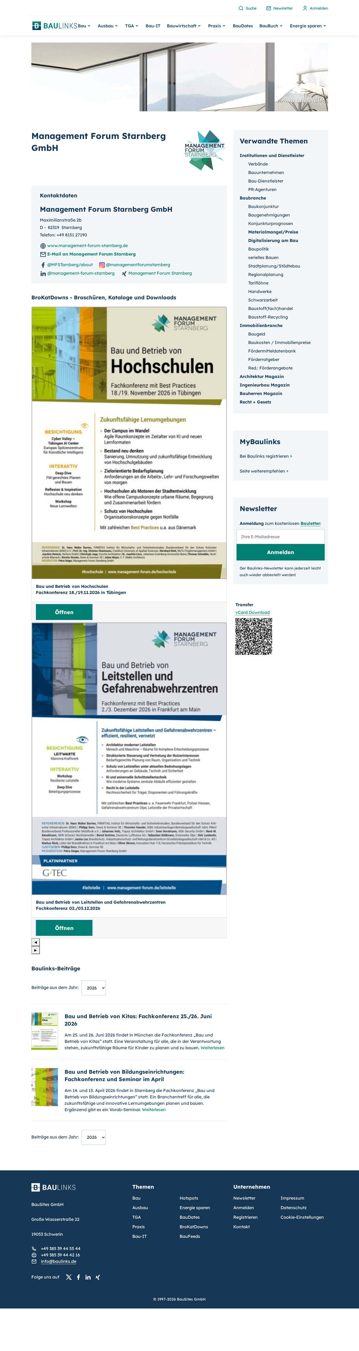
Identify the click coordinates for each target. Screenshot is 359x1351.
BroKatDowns (194, 1226)
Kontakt (241, 1226)
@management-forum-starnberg (80, 273)
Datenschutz (294, 1207)
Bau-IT (153, 25)
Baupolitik (258, 249)
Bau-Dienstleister (265, 181)
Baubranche (253, 198)
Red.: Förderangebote (270, 368)
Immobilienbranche (261, 325)
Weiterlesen (213, 1047)
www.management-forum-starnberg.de (87, 245)
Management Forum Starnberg (159, 273)
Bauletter (310, 523)
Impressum (292, 1198)
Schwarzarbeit (263, 300)
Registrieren (245, 1217)
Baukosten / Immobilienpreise (279, 342)
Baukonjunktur (263, 206)
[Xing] (99, 1277)
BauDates (243, 25)
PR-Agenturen (262, 189)
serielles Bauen (263, 257)
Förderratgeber (263, 359)
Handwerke (260, 291)
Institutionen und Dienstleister (272, 155)
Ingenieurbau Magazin (265, 385)
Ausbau (140, 1207)
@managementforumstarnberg (137, 264)
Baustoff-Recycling (268, 317)
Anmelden (243, 1207)
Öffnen (64, 612)
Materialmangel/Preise (273, 232)
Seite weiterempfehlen (262, 471)
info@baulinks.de (58, 1261)
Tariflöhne (258, 283)
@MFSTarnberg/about (69, 264)
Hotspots (189, 1198)
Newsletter (244, 1198)
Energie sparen (195, 1207)
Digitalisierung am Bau (273, 240)
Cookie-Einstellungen (302, 1217)
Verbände (258, 164)
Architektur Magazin (262, 376)
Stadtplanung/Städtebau (274, 266)
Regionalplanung (265, 274)
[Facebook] (80, 1277)
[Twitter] (70, 1277)
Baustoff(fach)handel (270, 308)
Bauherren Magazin (261, 393)
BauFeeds (190, 1236)
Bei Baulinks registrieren (264, 456)
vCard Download (252, 612)
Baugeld (256, 334)
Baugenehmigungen (269, 215)
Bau (136, 1198)
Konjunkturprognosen (270, 223)
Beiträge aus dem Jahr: (55, 987)
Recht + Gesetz (255, 402)
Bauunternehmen (266, 172)
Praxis (138, 1226)
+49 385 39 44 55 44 (61, 1248)
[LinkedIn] (89, 1277)
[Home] (78, 1190)
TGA (136, 1217)
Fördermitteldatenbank (272, 351)
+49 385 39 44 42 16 (60, 1254)
